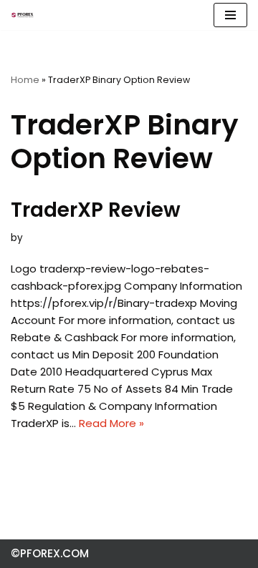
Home (25, 80)
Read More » (111, 423)
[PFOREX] (22, 15)
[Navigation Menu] (230, 15)
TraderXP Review (96, 210)
